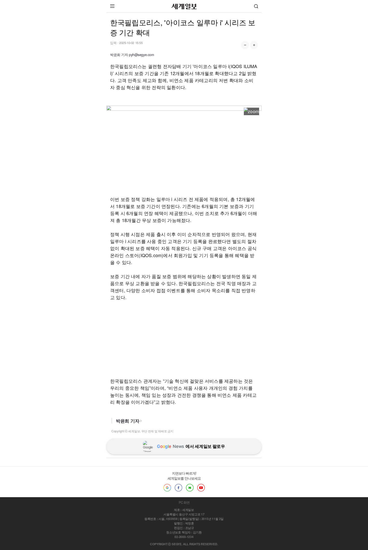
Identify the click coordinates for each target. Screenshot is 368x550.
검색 (256, 6)
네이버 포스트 (190, 487)
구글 (167, 487)
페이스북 (178, 487)
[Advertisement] (184, 153)
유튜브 (201, 487)
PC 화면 (184, 502)
